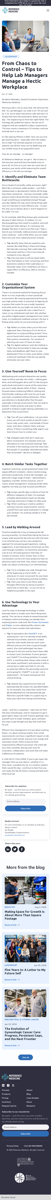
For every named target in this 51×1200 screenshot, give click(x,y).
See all (25, 1057)
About (29, 1090)
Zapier (9, 625)
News (29, 1102)
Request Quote (9, 1106)
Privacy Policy (13, 1146)
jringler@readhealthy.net (15, 835)
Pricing (5, 1098)
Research (30, 1106)
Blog (28, 1094)
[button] (48, 10)
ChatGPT (32, 633)
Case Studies (32, 1098)
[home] (10, 10)
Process (5, 1090)
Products (6, 1094)
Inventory (6, 1102)
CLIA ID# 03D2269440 (33, 1146)
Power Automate (40, 622)
